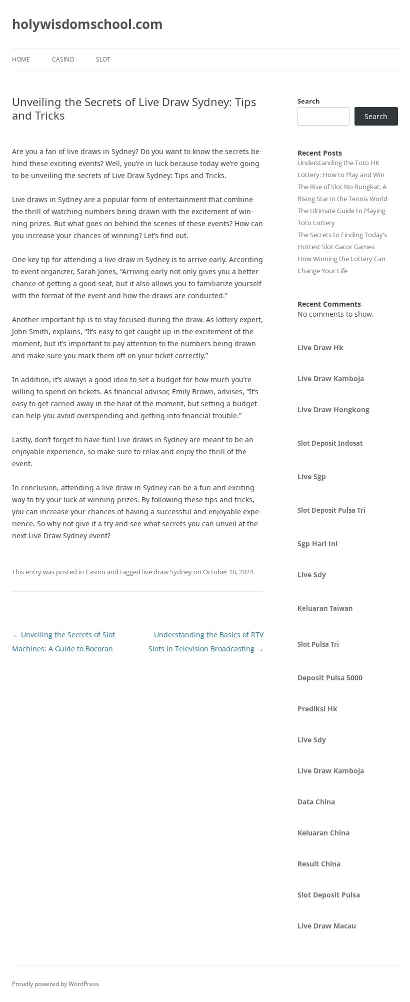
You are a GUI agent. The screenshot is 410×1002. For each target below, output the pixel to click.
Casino (63, 59)
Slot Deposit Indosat (330, 443)
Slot (103, 59)
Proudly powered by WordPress (55, 983)
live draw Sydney (167, 571)
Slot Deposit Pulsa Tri (332, 510)
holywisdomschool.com (87, 24)
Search (309, 101)
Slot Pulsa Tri (318, 644)
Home (21, 59)
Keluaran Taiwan (325, 608)
